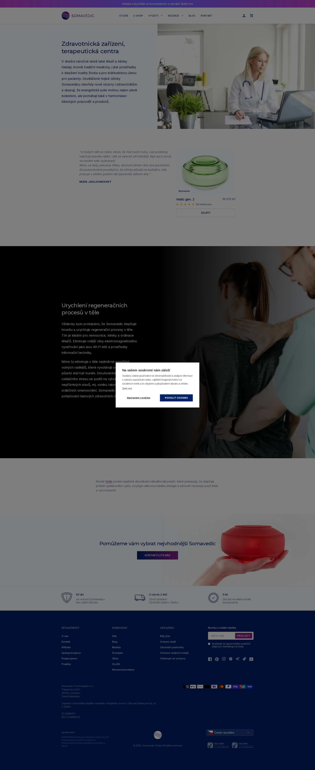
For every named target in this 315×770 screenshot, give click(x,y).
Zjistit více (127, 388)
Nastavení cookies (138, 397)
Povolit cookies (176, 397)
